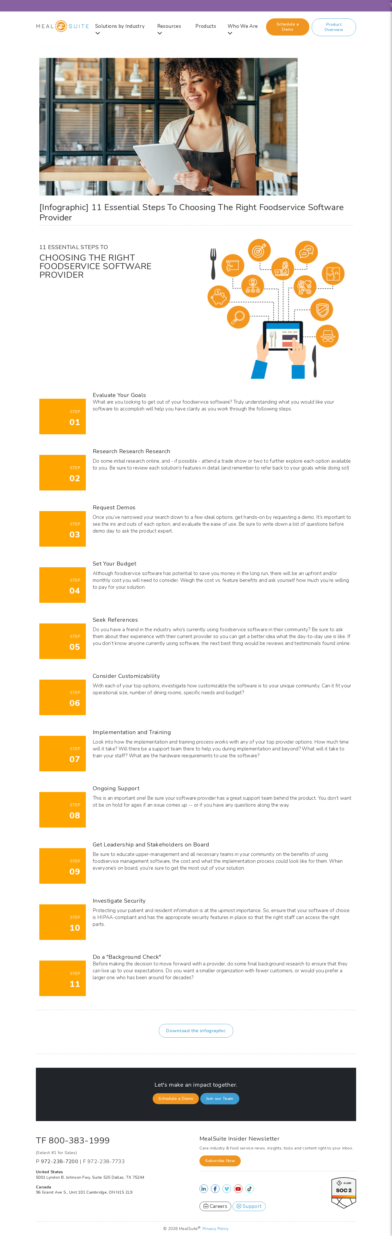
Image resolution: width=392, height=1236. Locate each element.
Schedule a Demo (288, 26)
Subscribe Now (220, 1160)
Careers (217, 1206)
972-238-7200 (59, 1161)
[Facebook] (215, 1189)
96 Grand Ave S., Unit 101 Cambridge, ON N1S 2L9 (84, 1192)
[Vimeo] (226, 1189)
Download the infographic (196, 1031)
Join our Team (219, 1098)
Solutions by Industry (120, 26)
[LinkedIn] (203, 1189)
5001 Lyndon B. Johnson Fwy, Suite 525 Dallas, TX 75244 (90, 1177)
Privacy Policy (216, 1228)
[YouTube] (238, 1189)
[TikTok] (249, 1189)
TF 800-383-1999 (73, 1141)
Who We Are (243, 26)
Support (252, 1206)
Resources (169, 26)
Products (205, 26)
